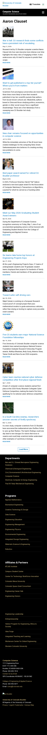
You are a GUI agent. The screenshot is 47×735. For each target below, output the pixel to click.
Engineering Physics (13, 529)
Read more (6, 62)
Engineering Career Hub (14, 591)
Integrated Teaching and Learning (17, 636)
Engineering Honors (12, 596)
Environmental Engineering (15, 534)
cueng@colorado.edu (14, 686)
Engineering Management (15, 524)
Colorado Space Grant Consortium (18, 586)
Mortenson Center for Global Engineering (20, 641)
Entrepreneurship (11, 619)
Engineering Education (13, 519)
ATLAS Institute (11, 566)
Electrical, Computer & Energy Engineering (21, 480)
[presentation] (23, 31)
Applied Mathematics (13, 500)
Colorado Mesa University (15, 581)
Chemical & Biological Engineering (18, 469)
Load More (23, 449)
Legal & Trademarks (16, 705)
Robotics (8, 549)
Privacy (5, 705)
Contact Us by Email (10, 674)
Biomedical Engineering (14, 505)
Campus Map (29, 705)
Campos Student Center (14, 571)
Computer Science (11, 11)
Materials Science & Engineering (17, 544)
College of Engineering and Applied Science (14, 14)
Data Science (10, 515)
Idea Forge (9, 631)
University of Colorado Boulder (14, 700)
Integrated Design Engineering (16, 539)
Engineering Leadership (14, 614)
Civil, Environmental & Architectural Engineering (23, 472)
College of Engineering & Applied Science (17, 681)
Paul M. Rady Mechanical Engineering (19, 484)
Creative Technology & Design (16, 510)
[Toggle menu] (43, 12)
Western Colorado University (16, 646)
